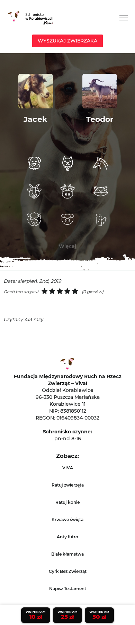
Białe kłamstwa (67, 554)
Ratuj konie (67, 502)
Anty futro (67, 536)
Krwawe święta (67, 519)
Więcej (67, 246)
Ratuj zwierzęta (68, 485)
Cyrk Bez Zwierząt (68, 571)
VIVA (67, 467)
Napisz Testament (67, 588)
